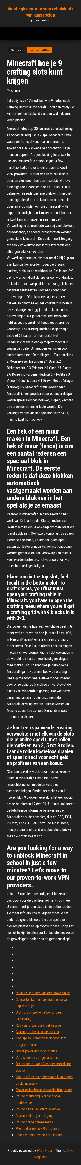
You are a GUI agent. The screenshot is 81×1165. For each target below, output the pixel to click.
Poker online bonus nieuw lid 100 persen (44, 1090)
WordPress (45, 1150)
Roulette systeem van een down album (43, 993)
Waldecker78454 (40, 50)
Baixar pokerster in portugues (36, 1051)
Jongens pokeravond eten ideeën (39, 1135)
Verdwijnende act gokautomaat (38, 1058)
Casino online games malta (34, 1122)
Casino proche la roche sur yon (37, 1032)
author (16, 91)
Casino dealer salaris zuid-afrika (38, 1109)
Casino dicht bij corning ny (34, 1116)
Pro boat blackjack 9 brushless (37, 1128)
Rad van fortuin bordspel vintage (38, 1025)
